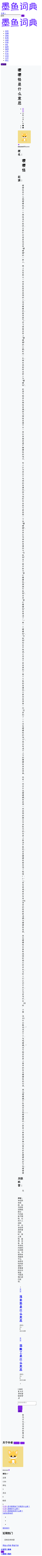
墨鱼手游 (15, 1545)
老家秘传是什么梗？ (13, 1511)
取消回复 (20, 1407)
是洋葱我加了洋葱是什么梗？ (16, 1506)
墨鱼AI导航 (7, 1545)
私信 (22, 1443)
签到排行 (6, 1528)
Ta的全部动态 (8, 1513)
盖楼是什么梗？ (11, 1509)
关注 (17, 1443)
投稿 (4, 64)
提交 (20, 1411)
